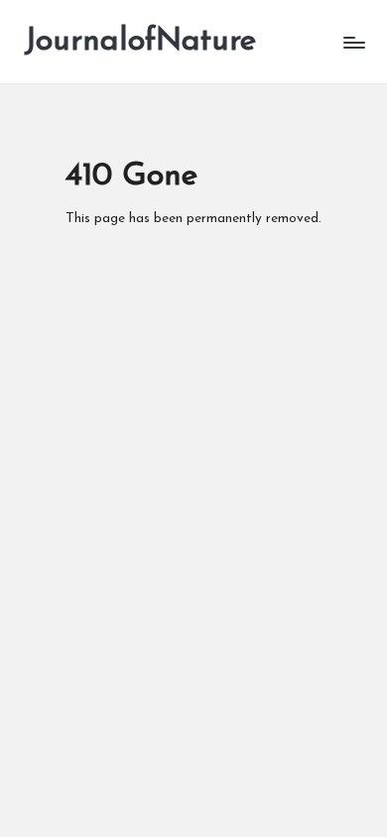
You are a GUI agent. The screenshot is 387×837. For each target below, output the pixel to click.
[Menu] (353, 42)
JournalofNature (140, 42)
